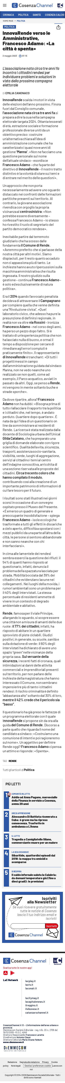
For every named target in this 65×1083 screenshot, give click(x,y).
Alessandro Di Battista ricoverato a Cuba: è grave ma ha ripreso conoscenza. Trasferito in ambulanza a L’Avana (34, 821)
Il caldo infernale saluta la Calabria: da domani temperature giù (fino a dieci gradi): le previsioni (34, 878)
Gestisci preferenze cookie (38, 1065)
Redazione (12, 1062)
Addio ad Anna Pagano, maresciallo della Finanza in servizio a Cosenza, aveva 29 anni (34, 800)
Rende (13, 760)
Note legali (16, 1065)
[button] (58, 27)
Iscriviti (51, 926)
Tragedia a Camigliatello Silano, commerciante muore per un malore (35, 840)
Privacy (45, 1062)
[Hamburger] (5, 6)
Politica (21, 21)
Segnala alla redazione (30, 1062)
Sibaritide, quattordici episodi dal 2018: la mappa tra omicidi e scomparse (33, 859)
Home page (8, 21)
